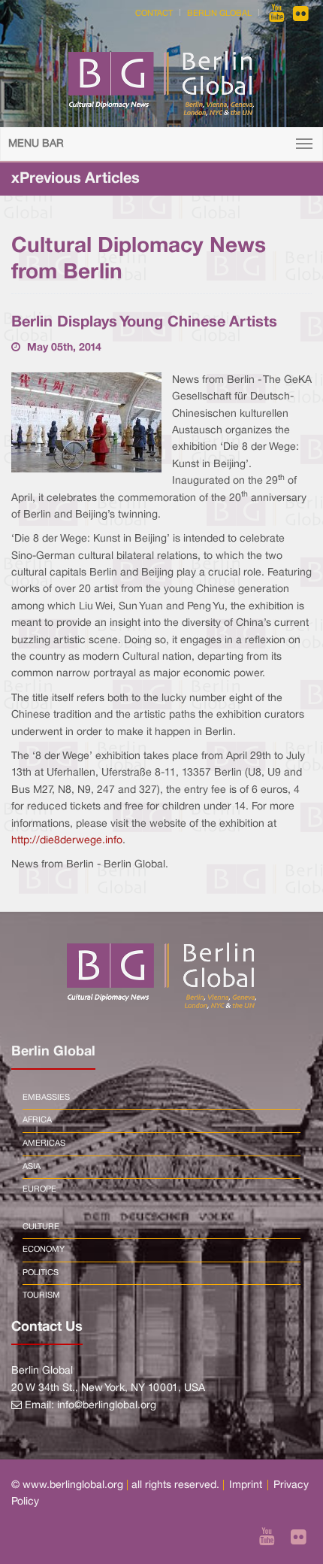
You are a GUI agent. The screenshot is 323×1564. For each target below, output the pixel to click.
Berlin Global (219, 13)
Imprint (245, 1485)
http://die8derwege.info (66, 841)
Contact (154, 13)
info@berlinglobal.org (106, 1406)
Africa (37, 1120)
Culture (41, 1227)
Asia (32, 1167)
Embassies (46, 1097)
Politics (41, 1273)
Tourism (41, 1295)
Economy (44, 1249)
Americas (44, 1143)
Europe (39, 1189)
